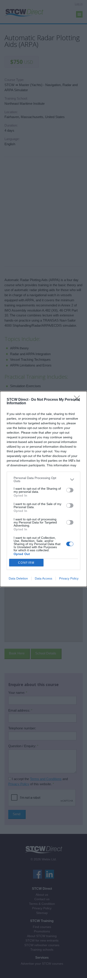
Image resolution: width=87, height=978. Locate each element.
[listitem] (43, 479)
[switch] (69, 490)
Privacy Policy (69, 578)
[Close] (78, 400)
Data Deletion (18, 578)
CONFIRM (26, 562)
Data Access (43, 578)
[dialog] (43, 489)
